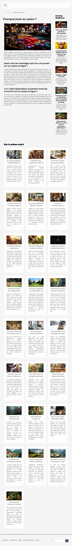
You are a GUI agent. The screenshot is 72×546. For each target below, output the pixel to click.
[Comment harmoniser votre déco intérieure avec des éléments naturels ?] (14, 197)
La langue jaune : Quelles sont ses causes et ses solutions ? (61, 53)
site (49, 69)
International (13, 540)
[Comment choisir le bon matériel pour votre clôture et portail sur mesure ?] (14, 282)
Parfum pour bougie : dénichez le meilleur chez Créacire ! (58, 419)
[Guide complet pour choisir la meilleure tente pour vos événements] (36, 453)
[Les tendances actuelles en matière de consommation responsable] (14, 496)
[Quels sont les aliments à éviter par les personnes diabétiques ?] (61, 116)
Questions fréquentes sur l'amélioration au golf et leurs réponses (36, 291)
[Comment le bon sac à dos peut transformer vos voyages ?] (58, 282)
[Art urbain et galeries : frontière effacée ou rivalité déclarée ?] (14, 154)
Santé (19, 540)
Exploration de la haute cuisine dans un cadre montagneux (58, 462)
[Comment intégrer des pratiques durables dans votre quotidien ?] (36, 240)
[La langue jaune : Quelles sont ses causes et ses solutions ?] (61, 45)
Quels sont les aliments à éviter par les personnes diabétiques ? (61, 124)
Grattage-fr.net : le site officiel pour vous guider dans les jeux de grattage (61, 99)
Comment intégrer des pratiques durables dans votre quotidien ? (36, 248)
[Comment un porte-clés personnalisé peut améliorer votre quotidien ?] (58, 154)
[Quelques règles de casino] (61, 69)
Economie (5, 540)
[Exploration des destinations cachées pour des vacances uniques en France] (14, 453)
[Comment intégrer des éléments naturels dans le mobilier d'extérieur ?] (36, 197)
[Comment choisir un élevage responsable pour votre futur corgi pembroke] (36, 368)
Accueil (4, 12)
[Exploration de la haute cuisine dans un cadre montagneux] (58, 453)
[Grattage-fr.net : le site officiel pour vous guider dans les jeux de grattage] (61, 90)
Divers (9, 12)
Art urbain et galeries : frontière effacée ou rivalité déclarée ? (14, 163)
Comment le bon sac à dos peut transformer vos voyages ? (58, 291)
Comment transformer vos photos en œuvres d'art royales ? (14, 333)
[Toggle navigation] (5, 5)
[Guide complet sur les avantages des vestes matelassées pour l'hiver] (58, 325)
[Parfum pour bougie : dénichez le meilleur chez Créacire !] (58, 410)
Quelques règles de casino (61, 75)
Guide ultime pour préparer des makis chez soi (58, 376)
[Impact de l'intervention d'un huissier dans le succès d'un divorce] (58, 197)
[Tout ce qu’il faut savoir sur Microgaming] (61, 24)
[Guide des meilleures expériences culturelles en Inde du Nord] (14, 240)
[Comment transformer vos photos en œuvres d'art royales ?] (14, 325)
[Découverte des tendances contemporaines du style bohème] (36, 410)
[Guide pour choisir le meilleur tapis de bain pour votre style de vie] (58, 240)
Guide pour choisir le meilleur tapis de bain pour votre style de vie (58, 248)
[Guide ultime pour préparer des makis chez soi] (58, 368)
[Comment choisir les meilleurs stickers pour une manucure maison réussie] (14, 368)
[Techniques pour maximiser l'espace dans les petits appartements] (36, 325)
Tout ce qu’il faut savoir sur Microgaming (61, 31)
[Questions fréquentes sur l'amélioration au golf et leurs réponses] (36, 282)
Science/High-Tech (28, 540)
